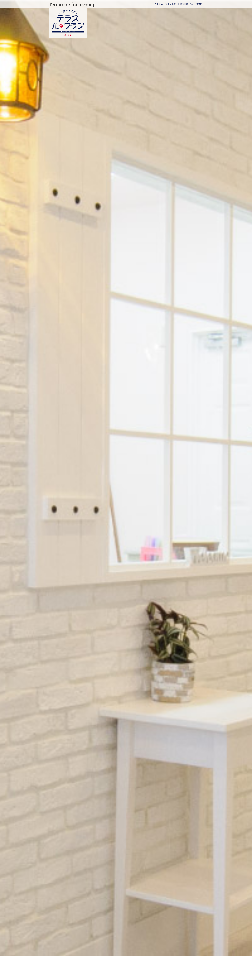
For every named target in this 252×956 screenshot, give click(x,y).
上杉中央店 (183, 4)
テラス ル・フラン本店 (165, 4)
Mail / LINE (196, 4)
